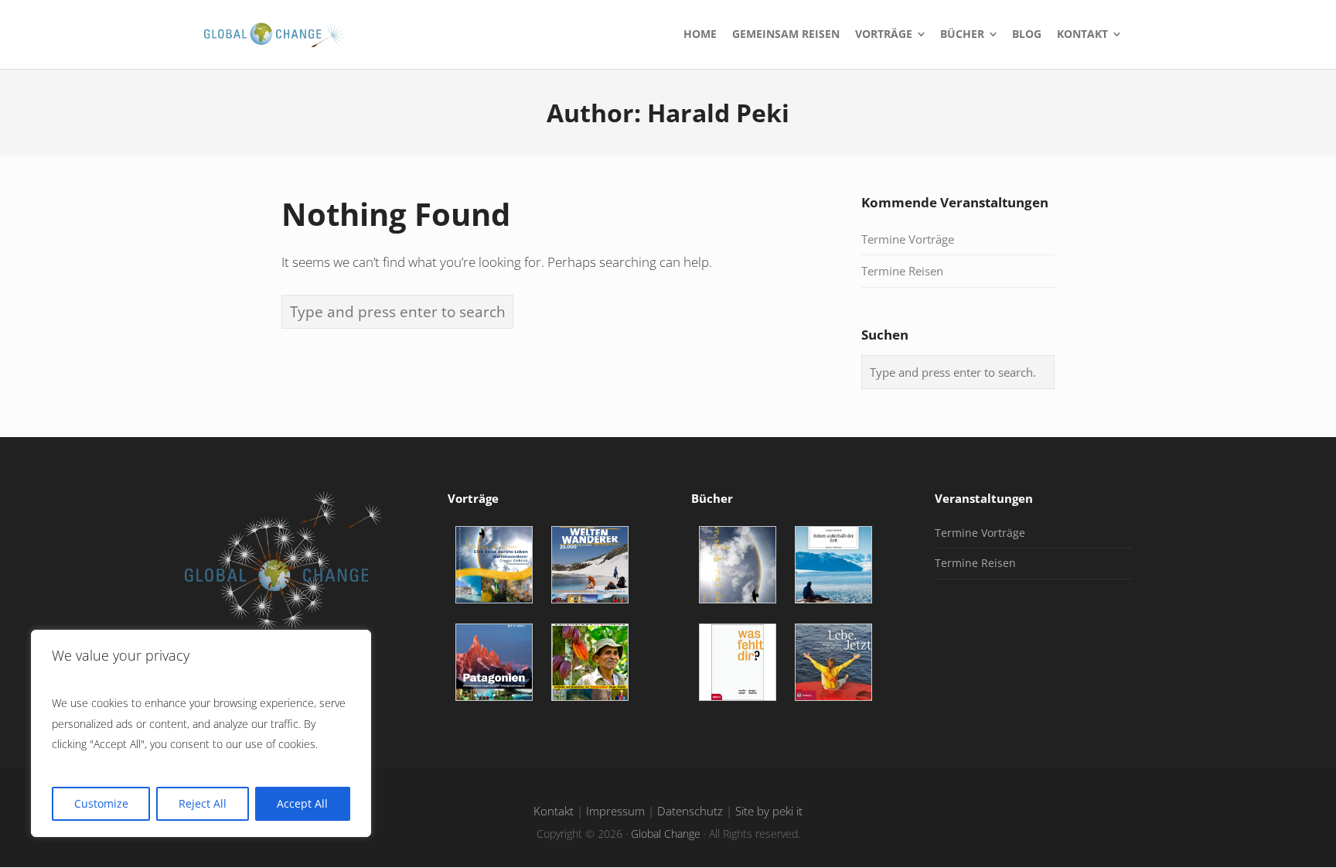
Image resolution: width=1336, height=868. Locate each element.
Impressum (615, 811)
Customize (101, 803)
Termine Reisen (902, 271)
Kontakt (553, 811)
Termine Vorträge (907, 239)
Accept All (302, 803)
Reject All (203, 803)
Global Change (665, 833)
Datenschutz (690, 811)
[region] (201, 733)
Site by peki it (769, 811)
